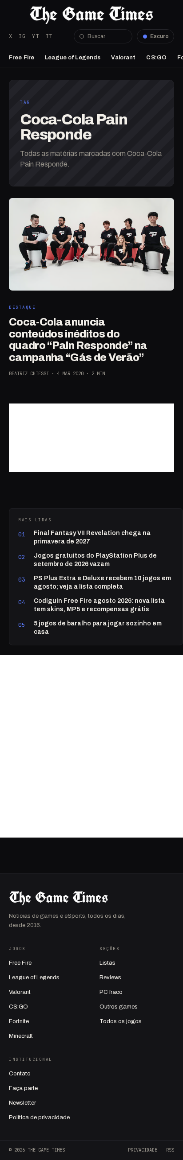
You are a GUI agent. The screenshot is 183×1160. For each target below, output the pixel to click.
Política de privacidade (39, 1117)
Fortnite (19, 1021)
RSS (170, 1150)
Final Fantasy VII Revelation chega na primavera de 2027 (92, 537)
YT (35, 36)
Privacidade (142, 1150)
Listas (107, 963)
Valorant (123, 57)
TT (48, 36)
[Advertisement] (91, 437)
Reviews (110, 977)
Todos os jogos (120, 1021)
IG (22, 36)
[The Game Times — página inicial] (91, 15)
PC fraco (111, 992)
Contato (20, 1074)
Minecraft (21, 1036)
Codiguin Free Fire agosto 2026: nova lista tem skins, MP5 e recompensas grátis (99, 604)
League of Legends (72, 57)
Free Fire (21, 57)
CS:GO (156, 57)
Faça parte (23, 1088)
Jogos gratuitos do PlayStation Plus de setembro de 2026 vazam (95, 559)
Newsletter (22, 1103)
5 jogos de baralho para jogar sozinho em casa (98, 627)
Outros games (118, 1007)
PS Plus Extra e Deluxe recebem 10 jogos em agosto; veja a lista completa (102, 582)
